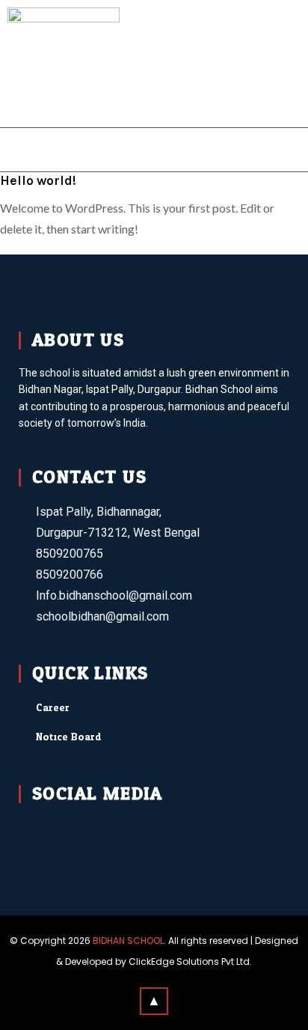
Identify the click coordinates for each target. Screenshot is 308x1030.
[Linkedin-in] (145, 828)
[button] (154, 149)
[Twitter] (68, 828)
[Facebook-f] (29, 828)
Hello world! (38, 180)
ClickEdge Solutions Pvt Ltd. (190, 961)
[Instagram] (106, 828)
